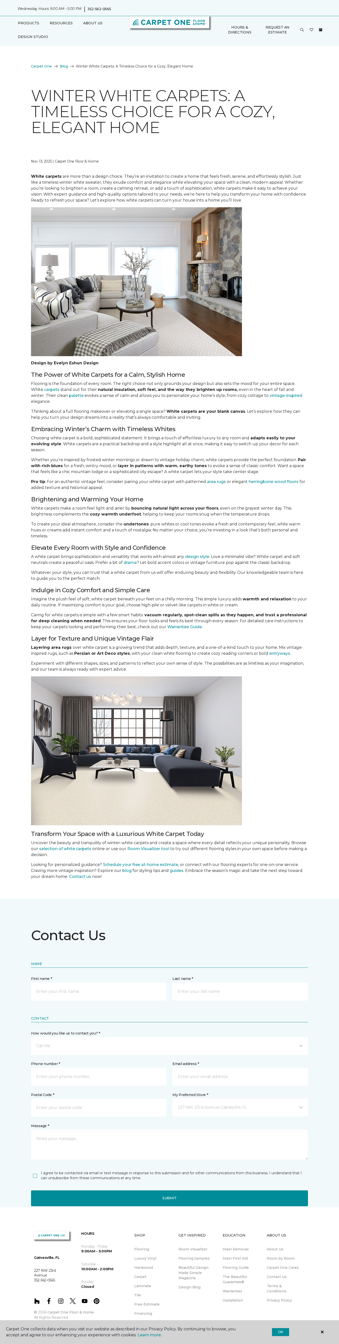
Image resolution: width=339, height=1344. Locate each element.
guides (176, 870)
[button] (302, 30)
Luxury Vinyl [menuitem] (145, 1258)
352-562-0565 (99, 9)
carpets (52, 389)
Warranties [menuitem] (232, 1291)
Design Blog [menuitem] (189, 1287)
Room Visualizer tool (148, 848)
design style (197, 556)
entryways (279, 653)
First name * (41, 978)
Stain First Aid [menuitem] (235, 1258)
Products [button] (28, 23)
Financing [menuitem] (143, 1313)
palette (76, 395)
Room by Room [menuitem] (281, 1258)
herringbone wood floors (274, 481)
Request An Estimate (277, 29)
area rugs (216, 481)
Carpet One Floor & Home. (71, 1312)
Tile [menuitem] (137, 1295)
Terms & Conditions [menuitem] (276, 1288)
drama (130, 562)
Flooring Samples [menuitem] (194, 1258)
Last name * (182, 978)
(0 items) (320, 30)
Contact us (80, 876)
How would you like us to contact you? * (65, 1033)
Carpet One (41, 66)
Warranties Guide (184, 626)
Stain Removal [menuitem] (235, 1249)
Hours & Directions (239, 29)
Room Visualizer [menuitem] (192, 1249)
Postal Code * (42, 1095)
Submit (169, 1198)
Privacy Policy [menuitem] (279, 1300)
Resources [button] (61, 23)
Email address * (185, 1064)
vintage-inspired (286, 395)
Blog (64, 66)
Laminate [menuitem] (142, 1286)
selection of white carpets (65, 848)
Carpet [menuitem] (140, 1277)
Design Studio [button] (33, 36)
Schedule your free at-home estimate (140, 864)
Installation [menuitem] (233, 1300)
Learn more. (149, 1335)
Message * (40, 1126)
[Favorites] (311, 30)
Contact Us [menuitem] (277, 1277)
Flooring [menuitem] (141, 1249)
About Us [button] (92, 23)
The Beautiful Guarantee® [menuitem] (235, 1279)
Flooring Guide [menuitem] (236, 1267)
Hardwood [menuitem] (143, 1267)
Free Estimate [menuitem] (147, 1304)
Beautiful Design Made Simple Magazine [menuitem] (193, 1272)
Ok (280, 1332)
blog (127, 870)
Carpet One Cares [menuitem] (283, 1267)
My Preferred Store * (190, 1095)
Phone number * (45, 1064)
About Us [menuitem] (275, 1249)
